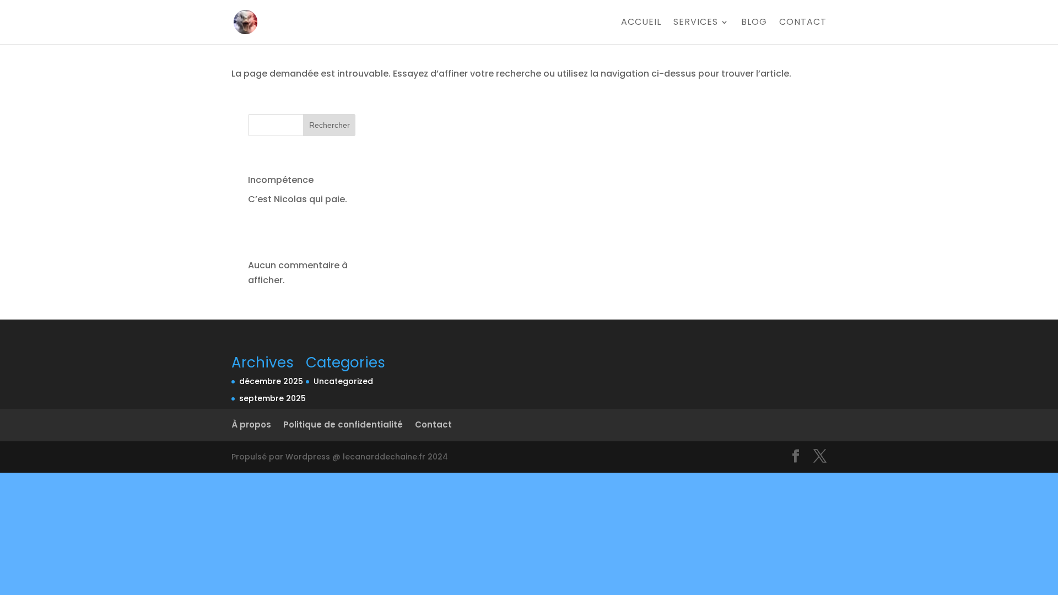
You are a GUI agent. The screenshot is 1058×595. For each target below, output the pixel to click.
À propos (251, 424)
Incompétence (281, 180)
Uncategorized (343, 381)
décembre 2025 (271, 381)
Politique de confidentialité (343, 424)
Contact (803, 23)
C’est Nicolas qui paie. (297, 199)
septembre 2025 (272, 398)
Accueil (641, 23)
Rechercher (329, 125)
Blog (754, 23)
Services (695, 23)
